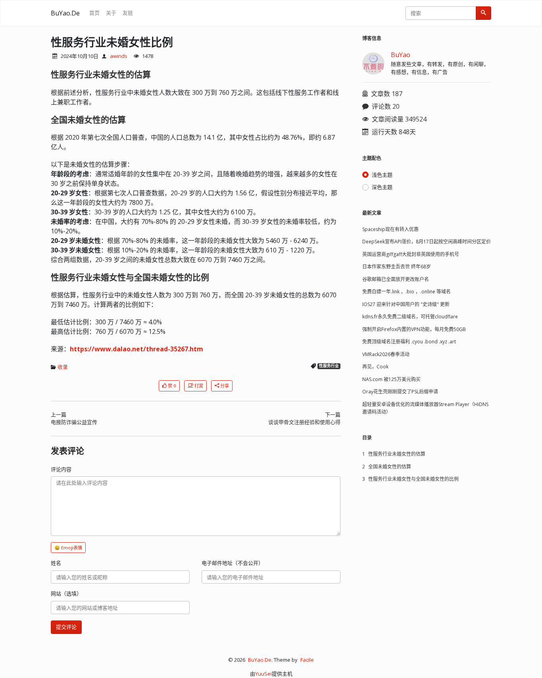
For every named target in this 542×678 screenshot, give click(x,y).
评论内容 (61, 469)
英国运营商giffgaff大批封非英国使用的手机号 (410, 254)
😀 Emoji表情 (68, 548)
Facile (307, 659)
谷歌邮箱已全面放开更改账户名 (395, 279)
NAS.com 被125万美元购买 (391, 379)
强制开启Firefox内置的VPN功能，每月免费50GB (414, 329)
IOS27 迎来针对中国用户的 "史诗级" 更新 (406, 304)
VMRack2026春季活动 (385, 354)
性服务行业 (329, 365)
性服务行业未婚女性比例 (112, 42)
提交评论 (66, 626)
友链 (128, 12)
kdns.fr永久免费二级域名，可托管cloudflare (410, 316)
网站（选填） (66, 593)
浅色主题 (382, 174)
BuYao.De (65, 13)
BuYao (400, 54)
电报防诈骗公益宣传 (74, 422)
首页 (94, 12)
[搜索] (483, 13)
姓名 (56, 562)
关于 (111, 12)
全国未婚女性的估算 (386, 466)
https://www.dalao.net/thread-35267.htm (136, 349)
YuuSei (263, 673)
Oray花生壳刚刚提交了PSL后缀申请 (400, 391)
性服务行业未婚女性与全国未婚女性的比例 (410, 479)
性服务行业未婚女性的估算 (393, 454)
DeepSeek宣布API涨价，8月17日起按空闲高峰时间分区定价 (426, 241)
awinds (118, 56)
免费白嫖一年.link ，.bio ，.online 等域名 (406, 291)
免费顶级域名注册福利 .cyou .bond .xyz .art (409, 341)
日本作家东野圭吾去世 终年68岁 (396, 266)
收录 (63, 366)
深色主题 (382, 187)
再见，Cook (375, 366)
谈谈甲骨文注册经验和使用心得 (304, 422)
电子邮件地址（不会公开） (232, 562)
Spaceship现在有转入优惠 (390, 229)
